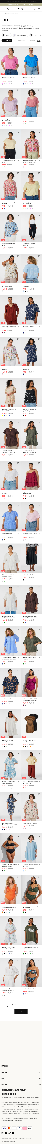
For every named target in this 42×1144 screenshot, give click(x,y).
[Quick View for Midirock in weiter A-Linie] (40, 575)
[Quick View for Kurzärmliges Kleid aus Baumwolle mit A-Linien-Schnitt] (19, 740)
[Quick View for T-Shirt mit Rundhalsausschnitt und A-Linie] (40, 947)
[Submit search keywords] (3, 14)
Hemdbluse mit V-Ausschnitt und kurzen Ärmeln (9, 327)
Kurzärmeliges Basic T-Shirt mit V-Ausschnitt (9, 78)
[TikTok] (9, 1132)
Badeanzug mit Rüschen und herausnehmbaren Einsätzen (9, 906)
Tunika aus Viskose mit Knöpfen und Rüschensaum (29, 451)
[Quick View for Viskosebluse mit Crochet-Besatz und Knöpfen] (19, 575)
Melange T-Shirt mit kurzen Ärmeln (8, 161)
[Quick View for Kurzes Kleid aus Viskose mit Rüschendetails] (19, 409)
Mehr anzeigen (5, 30)
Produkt (32, 40)
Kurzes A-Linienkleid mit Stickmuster (29, 368)
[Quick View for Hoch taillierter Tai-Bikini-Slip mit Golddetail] (40, 906)
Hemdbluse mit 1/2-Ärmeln (8, 699)
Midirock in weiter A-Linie (29, 575)
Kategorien (5, 1066)
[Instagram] (3, 1132)
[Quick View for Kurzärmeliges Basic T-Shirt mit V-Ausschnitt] (19, 77)
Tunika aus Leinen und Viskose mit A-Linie (30, 865)
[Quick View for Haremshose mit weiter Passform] (40, 244)
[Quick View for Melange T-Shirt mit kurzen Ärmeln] (19, 160)
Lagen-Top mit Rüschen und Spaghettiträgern (30, 410)
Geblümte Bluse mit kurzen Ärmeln (8, 244)
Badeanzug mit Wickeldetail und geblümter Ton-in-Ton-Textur (30, 699)
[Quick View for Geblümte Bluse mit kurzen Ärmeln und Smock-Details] (40, 160)
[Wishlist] (18, 48)
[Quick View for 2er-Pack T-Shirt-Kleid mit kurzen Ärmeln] (40, 740)
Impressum (22, 1138)
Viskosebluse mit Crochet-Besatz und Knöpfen (8, 575)
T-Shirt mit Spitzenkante (29, 119)
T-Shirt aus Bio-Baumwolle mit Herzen (9, 492)
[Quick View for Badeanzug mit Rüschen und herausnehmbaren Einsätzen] (19, 906)
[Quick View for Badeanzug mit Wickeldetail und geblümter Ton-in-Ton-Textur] (40, 699)
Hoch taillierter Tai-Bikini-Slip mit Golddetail (30, 906)
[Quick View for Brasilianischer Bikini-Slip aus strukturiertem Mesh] (19, 864)
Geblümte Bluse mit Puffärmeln (7, 368)
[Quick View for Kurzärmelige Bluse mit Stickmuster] (40, 326)
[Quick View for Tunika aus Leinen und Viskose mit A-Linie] (40, 864)
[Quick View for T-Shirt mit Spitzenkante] (40, 119)
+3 (11, 84)
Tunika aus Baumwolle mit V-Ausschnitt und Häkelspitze (30, 616)
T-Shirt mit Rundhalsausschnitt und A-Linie (31, 948)
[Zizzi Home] (21, 9)
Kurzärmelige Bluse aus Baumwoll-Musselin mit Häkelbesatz (8, 989)
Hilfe (3, 1078)
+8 (11, 788)
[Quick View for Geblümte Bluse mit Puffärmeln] (19, 368)
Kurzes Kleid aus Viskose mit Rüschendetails (9, 410)
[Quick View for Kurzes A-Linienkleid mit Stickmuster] (40, 368)
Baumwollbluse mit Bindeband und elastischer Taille (8, 451)
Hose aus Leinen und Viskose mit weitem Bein (30, 782)
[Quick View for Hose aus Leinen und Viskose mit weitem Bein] (40, 781)
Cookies (15, 1138)
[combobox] (21, 14)
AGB (10, 1138)
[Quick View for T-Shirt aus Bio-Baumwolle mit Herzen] (19, 492)
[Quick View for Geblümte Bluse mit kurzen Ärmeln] (19, 244)
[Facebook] (6, 1132)
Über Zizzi (4, 1084)
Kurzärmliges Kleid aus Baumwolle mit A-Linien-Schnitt (8, 741)
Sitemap (28, 1138)
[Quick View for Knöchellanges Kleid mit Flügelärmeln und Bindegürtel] (19, 823)
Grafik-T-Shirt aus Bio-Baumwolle (28, 285)
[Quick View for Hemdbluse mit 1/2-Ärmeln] (19, 699)
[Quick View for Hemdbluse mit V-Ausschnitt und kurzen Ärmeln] (19, 326)
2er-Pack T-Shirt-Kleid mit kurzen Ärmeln (29, 741)
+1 (11, 333)
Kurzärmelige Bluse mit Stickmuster (28, 327)
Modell (38, 40)
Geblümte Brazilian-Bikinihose (30, 989)
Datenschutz (5, 1138)
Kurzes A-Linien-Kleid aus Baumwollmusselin (8, 782)
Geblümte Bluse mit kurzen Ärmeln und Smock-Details (29, 161)
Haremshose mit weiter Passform (29, 244)
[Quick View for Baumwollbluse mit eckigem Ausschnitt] (19, 202)
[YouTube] (13, 1132)
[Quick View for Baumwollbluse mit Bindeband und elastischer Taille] (19, 451)
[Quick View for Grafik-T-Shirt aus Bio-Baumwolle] (40, 285)
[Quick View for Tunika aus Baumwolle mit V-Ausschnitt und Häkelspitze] (40, 616)
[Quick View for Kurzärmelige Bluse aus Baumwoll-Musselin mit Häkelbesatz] (19, 989)
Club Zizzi (4, 1072)
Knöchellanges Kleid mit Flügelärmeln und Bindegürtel (9, 823)
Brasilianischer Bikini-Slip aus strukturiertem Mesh (9, 865)
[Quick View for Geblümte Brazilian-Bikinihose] (40, 989)
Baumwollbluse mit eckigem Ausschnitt (9, 202)
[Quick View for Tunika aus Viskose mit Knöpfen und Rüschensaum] (40, 451)
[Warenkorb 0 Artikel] (39, 8)
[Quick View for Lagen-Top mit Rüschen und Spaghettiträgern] (40, 409)
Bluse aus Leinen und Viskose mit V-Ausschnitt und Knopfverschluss (9, 285)
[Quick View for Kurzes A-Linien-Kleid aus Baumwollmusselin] (19, 781)
